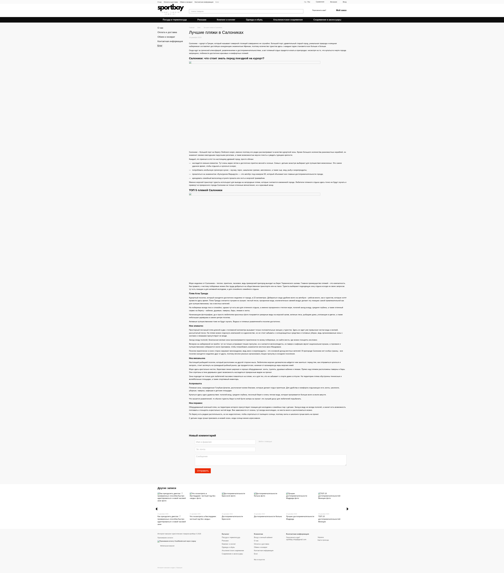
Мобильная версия (167, 546)
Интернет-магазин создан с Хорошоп (170, 567)
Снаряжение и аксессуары (327, 20)
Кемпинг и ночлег (226, 20)
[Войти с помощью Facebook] (274, 441)
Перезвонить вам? (319, 10)
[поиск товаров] (301, 11)
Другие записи (167, 488)
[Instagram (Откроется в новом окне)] (223, 2)
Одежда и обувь (254, 20)
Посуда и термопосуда (175, 20)
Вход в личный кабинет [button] (263, 537)
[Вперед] (347, 508)
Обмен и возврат (186, 2)
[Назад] (156, 508)
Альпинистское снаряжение (288, 20)
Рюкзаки (201, 20)
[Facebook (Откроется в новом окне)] (226, 2)
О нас (160, 2)
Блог (217, 2)
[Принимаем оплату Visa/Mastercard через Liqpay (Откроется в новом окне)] (177, 541)
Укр (305, 2)
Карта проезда (323, 540)
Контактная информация (204, 2)
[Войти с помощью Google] (279, 441)
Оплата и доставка (171, 2)
